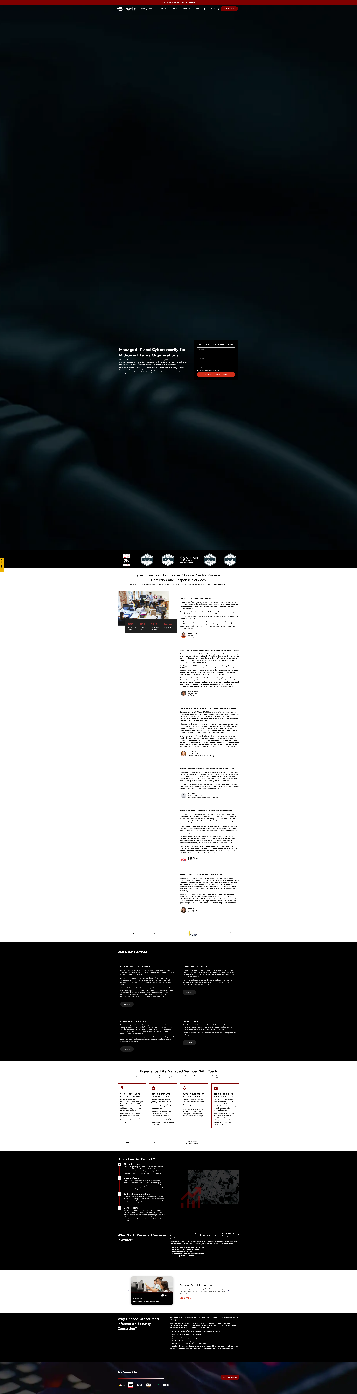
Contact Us (211, 9)
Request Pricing (229, 9)
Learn (197, 9)
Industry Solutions (147, 9)
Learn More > (127, 1004)
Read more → (187, 1298)
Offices (174, 9)
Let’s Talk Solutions (230, 1377)
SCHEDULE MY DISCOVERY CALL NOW (216, 374)
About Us (186, 9)
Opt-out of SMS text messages (209, 371)
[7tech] (126, 9)
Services (163, 9)
